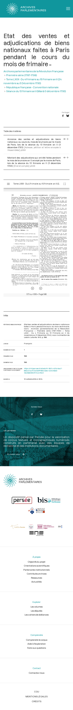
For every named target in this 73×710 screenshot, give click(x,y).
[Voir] (50, 63)
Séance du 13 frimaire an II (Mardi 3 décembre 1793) (36, 91)
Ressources (36, 577)
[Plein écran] (65, 184)
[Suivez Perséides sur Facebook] (31, 414)
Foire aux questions (36, 648)
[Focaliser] (68, 139)
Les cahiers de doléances (37, 614)
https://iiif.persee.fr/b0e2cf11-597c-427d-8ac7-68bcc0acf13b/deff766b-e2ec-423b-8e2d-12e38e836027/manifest (43, 370)
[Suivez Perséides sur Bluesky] (41, 414)
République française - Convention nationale (32, 87)
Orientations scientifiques (36, 565)
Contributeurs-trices (37, 573)
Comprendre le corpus (36, 640)
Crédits (36, 701)
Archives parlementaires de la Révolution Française (34, 71)
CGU (36, 691)
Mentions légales (36, 696)
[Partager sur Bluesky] (67, 116)
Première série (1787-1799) (21, 75)
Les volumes (37, 606)
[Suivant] (41, 288)
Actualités (36, 581)
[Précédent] (32, 288)
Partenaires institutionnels (36, 569)
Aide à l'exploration (36, 643)
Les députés (36, 610)
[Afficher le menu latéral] (8, 184)
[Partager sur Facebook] (62, 116)
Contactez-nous (36, 673)
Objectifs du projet (36, 561)
